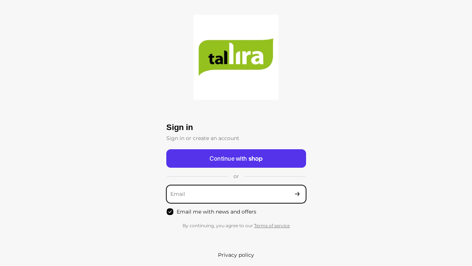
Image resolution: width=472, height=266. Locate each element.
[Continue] (297, 194)
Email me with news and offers (216, 211)
